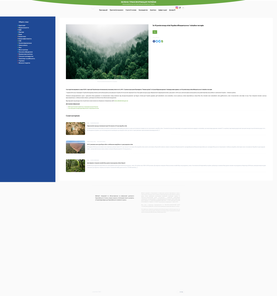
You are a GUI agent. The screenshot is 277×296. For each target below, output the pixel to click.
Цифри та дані (162, 10)
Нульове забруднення (26, 52)
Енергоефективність (25, 38)
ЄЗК (20, 41)
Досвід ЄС (172, 10)
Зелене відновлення (25, 43)
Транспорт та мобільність (27, 58)
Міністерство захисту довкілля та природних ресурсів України (83, 106)
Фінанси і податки (24, 63)
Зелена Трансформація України (138, 2)
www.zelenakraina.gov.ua (121, 100)
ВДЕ (20, 30)
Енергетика (22, 36)
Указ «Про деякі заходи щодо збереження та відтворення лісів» (83, 108)
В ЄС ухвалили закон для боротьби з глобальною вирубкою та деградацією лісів (110, 144)
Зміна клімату (23, 45)
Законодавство (143, 10)
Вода (20, 34)
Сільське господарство (26, 56)
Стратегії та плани (131, 10)
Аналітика (153, 10)
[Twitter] (157, 41)
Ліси (20, 47)
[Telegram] (159, 41)
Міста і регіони (23, 49)
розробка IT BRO (96, 291)
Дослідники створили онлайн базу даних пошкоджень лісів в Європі (106, 163)
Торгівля (21, 61)
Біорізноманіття (24, 27)
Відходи (21, 32)
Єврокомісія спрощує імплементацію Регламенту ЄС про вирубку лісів (107, 126)
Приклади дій (103, 10)
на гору (181, 291)
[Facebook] (154, 41)
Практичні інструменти (116, 10)
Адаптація (22, 25)
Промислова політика (26, 54)
